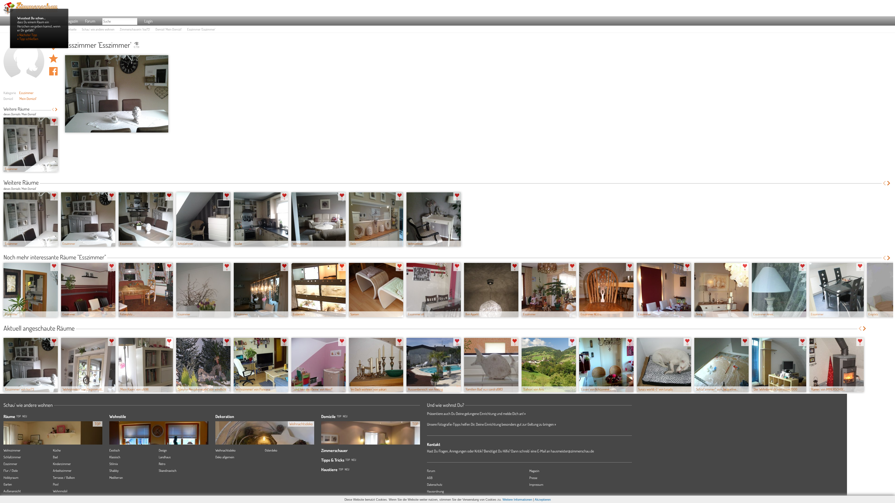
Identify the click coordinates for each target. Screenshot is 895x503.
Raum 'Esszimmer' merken (53, 58)
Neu (345, 416)
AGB (430, 478)
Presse (533, 478)
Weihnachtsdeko (225, 450)
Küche (57, 450)
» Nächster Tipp (27, 35)
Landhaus (165, 457)
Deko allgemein (224, 457)
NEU (24, 416)
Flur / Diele (10, 470)
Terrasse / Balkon (64, 477)
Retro (162, 464)
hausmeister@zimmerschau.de (572, 451)
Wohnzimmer (12, 450)
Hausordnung (435, 491)
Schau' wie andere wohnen (98, 29)
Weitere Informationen (517, 499)
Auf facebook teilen (53, 71)
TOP (18, 416)
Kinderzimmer (62, 464)
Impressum (536, 484)
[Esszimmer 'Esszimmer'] (116, 94)
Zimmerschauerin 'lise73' (135, 29)
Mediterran (116, 477)
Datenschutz (434, 484)
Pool (56, 484)
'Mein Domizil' (28, 98)
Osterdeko (271, 450)
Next (56, 109)
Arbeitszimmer (62, 470)
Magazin (71, 21)
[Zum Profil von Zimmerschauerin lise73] (23, 61)
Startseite (70, 29)
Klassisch (114, 457)
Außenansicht (12, 491)
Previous (53, 109)
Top (339, 416)
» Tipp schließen (27, 39)
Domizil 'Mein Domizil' (168, 29)
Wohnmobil (60, 491)
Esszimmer (26, 93)
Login (148, 21)
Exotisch (114, 450)
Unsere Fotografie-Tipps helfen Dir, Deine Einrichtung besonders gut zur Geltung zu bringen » (491, 424)
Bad (55, 457)
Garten (7, 484)
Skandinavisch (167, 470)
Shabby (114, 470)
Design (163, 450)
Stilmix (113, 464)
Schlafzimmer (12, 457)
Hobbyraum (10, 477)
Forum (90, 21)
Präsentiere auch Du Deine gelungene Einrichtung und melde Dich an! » (476, 413)
